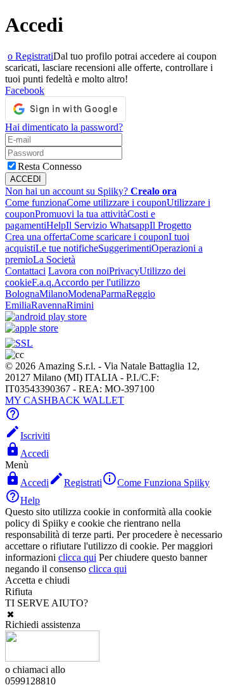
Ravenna (48, 305)
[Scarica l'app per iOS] (31, 328)
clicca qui (77, 557)
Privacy (124, 271)
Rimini (80, 305)
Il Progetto (170, 225)
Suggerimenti (124, 248)
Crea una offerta (37, 236)
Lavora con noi (78, 271)
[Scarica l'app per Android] (46, 316)
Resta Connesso (50, 166)
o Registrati (30, 56)
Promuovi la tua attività (81, 213)
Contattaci (25, 271)
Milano (53, 293)
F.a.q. (43, 282)
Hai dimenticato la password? (64, 127)
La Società (54, 259)
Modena (84, 293)
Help (56, 225)
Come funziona (35, 202)
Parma (113, 293)
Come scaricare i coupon (119, 236)
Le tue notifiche (66, 248)
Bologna (22, 293)
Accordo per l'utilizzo (97, 282)
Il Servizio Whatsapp (107, 225)
